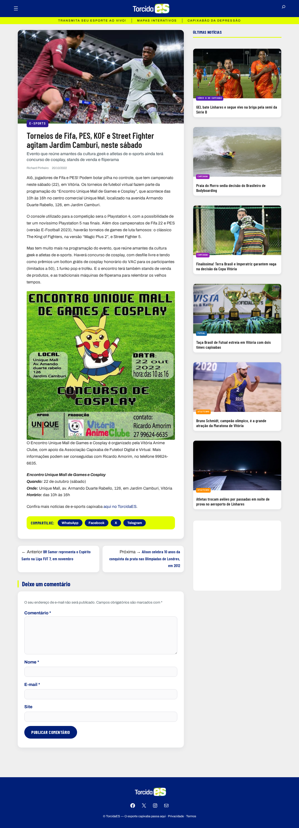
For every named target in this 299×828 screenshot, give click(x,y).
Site (28, 706)
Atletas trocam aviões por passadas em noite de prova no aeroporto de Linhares (233, 501)
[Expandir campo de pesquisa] (283, 8)
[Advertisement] (237, 555)
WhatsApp (70, 523)
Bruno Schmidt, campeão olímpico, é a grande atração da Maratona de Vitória (231, 423)
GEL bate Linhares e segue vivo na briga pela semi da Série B (236, 109)
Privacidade (176, 816)
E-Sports (37, 123)
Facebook (96, 523)
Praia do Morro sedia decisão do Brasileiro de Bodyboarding (231, 188)
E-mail (32, 684)
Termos (191, 816)
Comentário (37, 613)
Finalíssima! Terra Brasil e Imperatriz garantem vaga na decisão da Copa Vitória (236, 266)
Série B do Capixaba (210, 98)
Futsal (201, 333)
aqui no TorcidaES (119, 506)
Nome (31, 662)
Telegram (134, 523)
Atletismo (203, 411)
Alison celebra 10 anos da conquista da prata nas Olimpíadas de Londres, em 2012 (144, 558)
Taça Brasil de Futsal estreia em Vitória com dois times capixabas (233, 344)
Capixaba (203, 176)
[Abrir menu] (16, 8)
